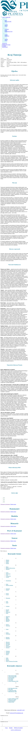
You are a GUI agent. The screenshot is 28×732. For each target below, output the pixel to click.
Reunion (7, 637)
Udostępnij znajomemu (5, 504)
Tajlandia (8, 651)
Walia (7, 658)
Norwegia (8, 625)
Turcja (7, 654)
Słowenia (8, 643)
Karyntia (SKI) (11, 677)
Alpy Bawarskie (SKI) (12, 688)
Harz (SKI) (10, 689)
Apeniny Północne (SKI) (13, 698)
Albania (7, 560)
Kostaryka (8, 612)
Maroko (7, 618)
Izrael (7, 602)
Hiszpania (8, 598)
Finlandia (8, 588)
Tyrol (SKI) (10, 680)
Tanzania (8, 652)
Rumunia (8, 638)
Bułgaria (7, 569)
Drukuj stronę (13, 504)
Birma (7, 566)
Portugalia (8, 633)
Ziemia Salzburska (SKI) (13, 681)
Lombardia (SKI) (11, 700)
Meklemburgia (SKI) (12, 691)
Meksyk (7, 621)
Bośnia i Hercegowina (10, 568)
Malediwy (8, 616)
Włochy (7, 660)
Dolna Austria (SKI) (12, 675)
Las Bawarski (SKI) (12, 690)
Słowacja (8, 642)
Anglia (7, 562)
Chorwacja (8, 573)
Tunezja (7, 653)
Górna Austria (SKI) (12, 676)
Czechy (7, 577)
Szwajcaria (8, 646)
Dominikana (8, 580)
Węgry (7, 659)
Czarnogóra (8, 576)
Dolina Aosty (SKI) (12, 699)
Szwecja (7, 647)
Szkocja (7, 645)
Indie (7, 601)
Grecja (7, 593)
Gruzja (7, 594)
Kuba (7, 613)
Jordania (7, 606)
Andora (7, 561)
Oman (7, 629)
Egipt (7, 584)
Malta (7, 617)
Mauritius (8, 620)
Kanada (7, 609)
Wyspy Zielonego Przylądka (11, 661)
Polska (7, 632)
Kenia (7, 610)
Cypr (7, 574)
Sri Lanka (8, 644)
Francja (7, 589)
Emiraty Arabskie (9, 585)
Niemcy (7, 624)
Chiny (7, 572)
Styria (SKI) (10, 678)
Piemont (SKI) (11, 701)
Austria (7, 563)
